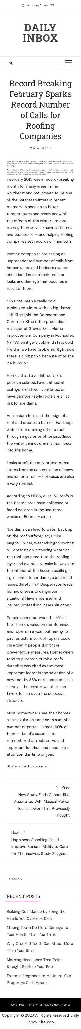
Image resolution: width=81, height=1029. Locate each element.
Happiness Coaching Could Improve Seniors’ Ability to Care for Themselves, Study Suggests (39, 843)
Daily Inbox (40, 32)
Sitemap (46, 1022)
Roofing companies (23, 253)
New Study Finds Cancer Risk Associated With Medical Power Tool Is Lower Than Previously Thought (42, 801)
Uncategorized (37, 766)
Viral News (42, 1004)
